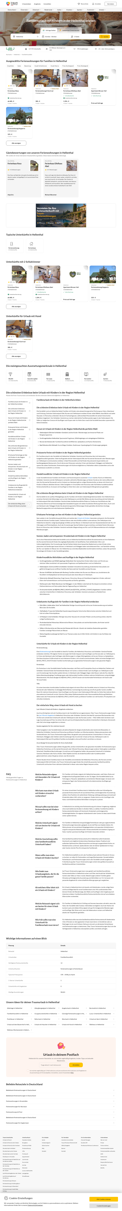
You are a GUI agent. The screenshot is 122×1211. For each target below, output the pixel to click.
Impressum (103, 1159)
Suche (43, 1140)
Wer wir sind (104, 1140)
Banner (63, 1148)
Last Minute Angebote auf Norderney (9, 1177)
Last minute (25, 1159)
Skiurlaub (24, 1168)
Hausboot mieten (26, 1140)
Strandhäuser (25, 1176)
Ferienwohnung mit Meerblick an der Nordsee (11, 1165)
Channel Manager (85, 1140)
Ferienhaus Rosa (13, 91)
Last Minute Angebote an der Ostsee (12, 1173)
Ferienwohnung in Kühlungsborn (11, 1183)
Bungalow (25, 1142)
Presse (102, 1142)
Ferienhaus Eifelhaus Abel (72, 91)
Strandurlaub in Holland (9, 1148)
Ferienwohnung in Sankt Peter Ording (10, 1190)
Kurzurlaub (25, 1162)
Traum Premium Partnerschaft (69, 1142)
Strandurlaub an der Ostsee (10, 1151)
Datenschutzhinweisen (35, 1205)
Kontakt (44, 1151)
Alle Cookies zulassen (104, 1199)
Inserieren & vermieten (67, 1140)
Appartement (25, 1156)
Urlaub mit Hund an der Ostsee (11, 1142)
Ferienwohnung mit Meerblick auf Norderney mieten (11, 1160)
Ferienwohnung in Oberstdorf (10, 1186)
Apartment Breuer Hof (99, 91)
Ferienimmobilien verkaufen (108, 1151)
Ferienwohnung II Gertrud (44, 91)
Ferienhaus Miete (26, 1145)
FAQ (43, 1148)
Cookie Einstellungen (104, 1206)
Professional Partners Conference (89, 1145)
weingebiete (25, 1173)
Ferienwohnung (45, 651)
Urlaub (90, 477)
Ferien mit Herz (105, 1145)
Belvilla (102, 1168)
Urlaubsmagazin (46, 1142)
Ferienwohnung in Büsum (9, 1180)
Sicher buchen (45, 1145)
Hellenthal (17, 54)
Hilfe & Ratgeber (65, 1145)
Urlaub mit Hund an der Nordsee (11, 1145)
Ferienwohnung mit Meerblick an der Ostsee (11, 1169)
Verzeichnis (104, 1165)
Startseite (9, 54)
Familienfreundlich (27, 54)
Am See (24, 1165)
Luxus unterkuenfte (27, 1170)
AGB (102, 1154)
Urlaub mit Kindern (83, 518)
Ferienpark (25, 1154)
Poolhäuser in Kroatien (9, 1156)
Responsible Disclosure (107, 1162)
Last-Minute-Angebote (46, 715)
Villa (23, 1151)
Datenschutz (104, 1156)
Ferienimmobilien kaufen (107, 1148)
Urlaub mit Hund (7, 1140)
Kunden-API (84, 1142)
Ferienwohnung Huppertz (16, 128)
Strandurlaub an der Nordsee (10, 1154)
